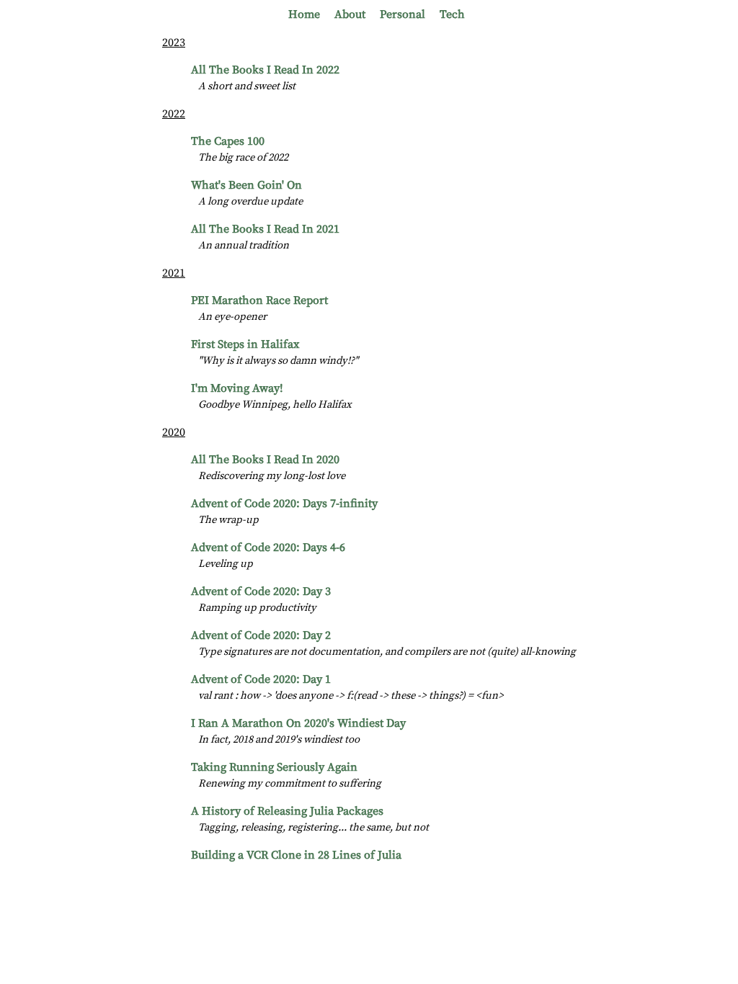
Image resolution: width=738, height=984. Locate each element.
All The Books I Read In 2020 (265, 459)
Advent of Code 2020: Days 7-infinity (284, 503)
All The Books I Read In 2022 (265, 70)
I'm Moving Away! (237, 388)
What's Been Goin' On (246, 185)
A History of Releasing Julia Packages (287, 811)
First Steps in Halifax (245, 344)
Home (304, 14)
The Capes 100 (227, 141)
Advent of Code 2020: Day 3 (261, 591)
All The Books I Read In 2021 (265, 229)
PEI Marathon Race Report (259, 300)
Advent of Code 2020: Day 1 (261, 679)
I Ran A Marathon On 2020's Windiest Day (298, 723)
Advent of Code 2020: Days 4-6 (268, 547)
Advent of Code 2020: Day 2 (261, 635)
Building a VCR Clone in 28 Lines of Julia (296, 855)
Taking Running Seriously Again (274, 767)
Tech (452, 14)
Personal (402, 14)
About (349, 14)
